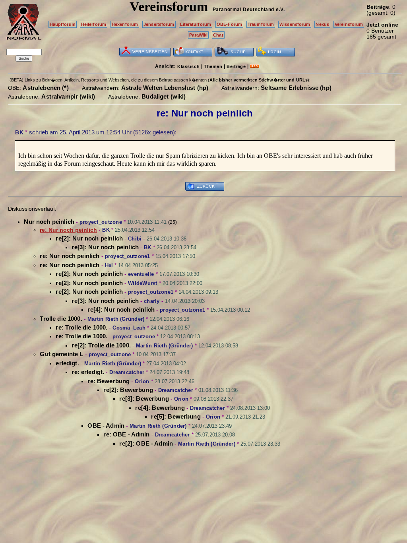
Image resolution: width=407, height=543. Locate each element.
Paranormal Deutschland (243, 9)
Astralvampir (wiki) (68, 96)
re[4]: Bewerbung (159, 407)
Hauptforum (63, 24)
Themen (213, 66)
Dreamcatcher (126, 372)
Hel (109, 265)
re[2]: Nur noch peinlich (89, 238)
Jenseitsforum (158, 24)
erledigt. (67, 363)
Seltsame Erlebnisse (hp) (296, 87)
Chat (218, 35)
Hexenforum (125, 24)
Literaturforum (195, 24)
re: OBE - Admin (126, 434)
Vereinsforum (349, 24)
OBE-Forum (229, 24)
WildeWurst (142, 283)
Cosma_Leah (128, 328)
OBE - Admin (105, 425)
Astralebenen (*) (45, 87)
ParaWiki (198, 35)
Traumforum (261, 24)
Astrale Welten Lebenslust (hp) (165, 87)
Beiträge (236, 66)
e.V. (280, 9)
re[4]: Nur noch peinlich (121, 309)
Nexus (322, 24)
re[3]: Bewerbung (144, 398)
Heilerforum (93, 24)
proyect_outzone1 (127, 256)
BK (19, 132)
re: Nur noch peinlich (69, 255)
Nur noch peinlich (49, 221)
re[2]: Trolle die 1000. (101, 345)
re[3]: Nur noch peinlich (105, 247)
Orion (142, 381)
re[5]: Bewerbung (175, 416)
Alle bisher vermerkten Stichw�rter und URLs (258, 80)
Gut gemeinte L (61, 354)
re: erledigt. (88, 371)
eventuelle (141, 274)
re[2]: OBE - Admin (146, 443)
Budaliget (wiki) (163, 96)
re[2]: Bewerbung (128, 389)
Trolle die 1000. (61, 318)
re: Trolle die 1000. (81, 327)
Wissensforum (294, 24)
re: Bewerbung (108, 381)
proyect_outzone (100, 222)
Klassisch (188, 66)
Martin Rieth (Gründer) (116, 319)
